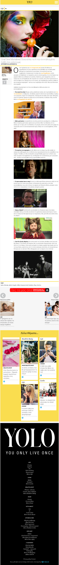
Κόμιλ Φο (4, 75)
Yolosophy (29, 550)
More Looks (29, 483)
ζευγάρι (6, 285)
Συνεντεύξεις (29, 501)
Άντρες (30, 465)
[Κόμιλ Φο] (7, 70)
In (29, 510)
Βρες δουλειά (30, 522)
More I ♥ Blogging (29, 552)
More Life (30, 474)
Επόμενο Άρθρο (55, 299)
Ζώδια (29, 533)
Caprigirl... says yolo (29, 548)
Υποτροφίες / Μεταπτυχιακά (29, 526)
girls (11, 285)
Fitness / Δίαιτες (30, 489)
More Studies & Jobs (29, 527)
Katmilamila (29, 547)
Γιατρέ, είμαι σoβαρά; (29, 491)
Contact (33, 559)
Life (2, 8)
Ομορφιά (29, 482)
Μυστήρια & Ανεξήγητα (29, 537)
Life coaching (30, 470)
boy (35, 285)
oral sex (39, 285)
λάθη (18, 285)
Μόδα (29, 480)
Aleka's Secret (29, 554)
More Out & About (29, 514)
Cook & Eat (29, 512)
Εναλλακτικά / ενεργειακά (30, 535)
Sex (6, 8)
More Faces (29, 503)
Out (30, 509)
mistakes (31, 285)
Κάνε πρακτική (29, 524)
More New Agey (29, 539)
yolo (2, 285)
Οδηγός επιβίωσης (29, 520)
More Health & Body (29, 493)
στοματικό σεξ (24, 285)
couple (14, 285)
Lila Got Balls (29, 545)
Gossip (30, 499)
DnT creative (30, 561)
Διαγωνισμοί (29, 472)
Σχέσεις (29, 466)
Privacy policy (27, 559)
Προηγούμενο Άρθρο (5, 299)
